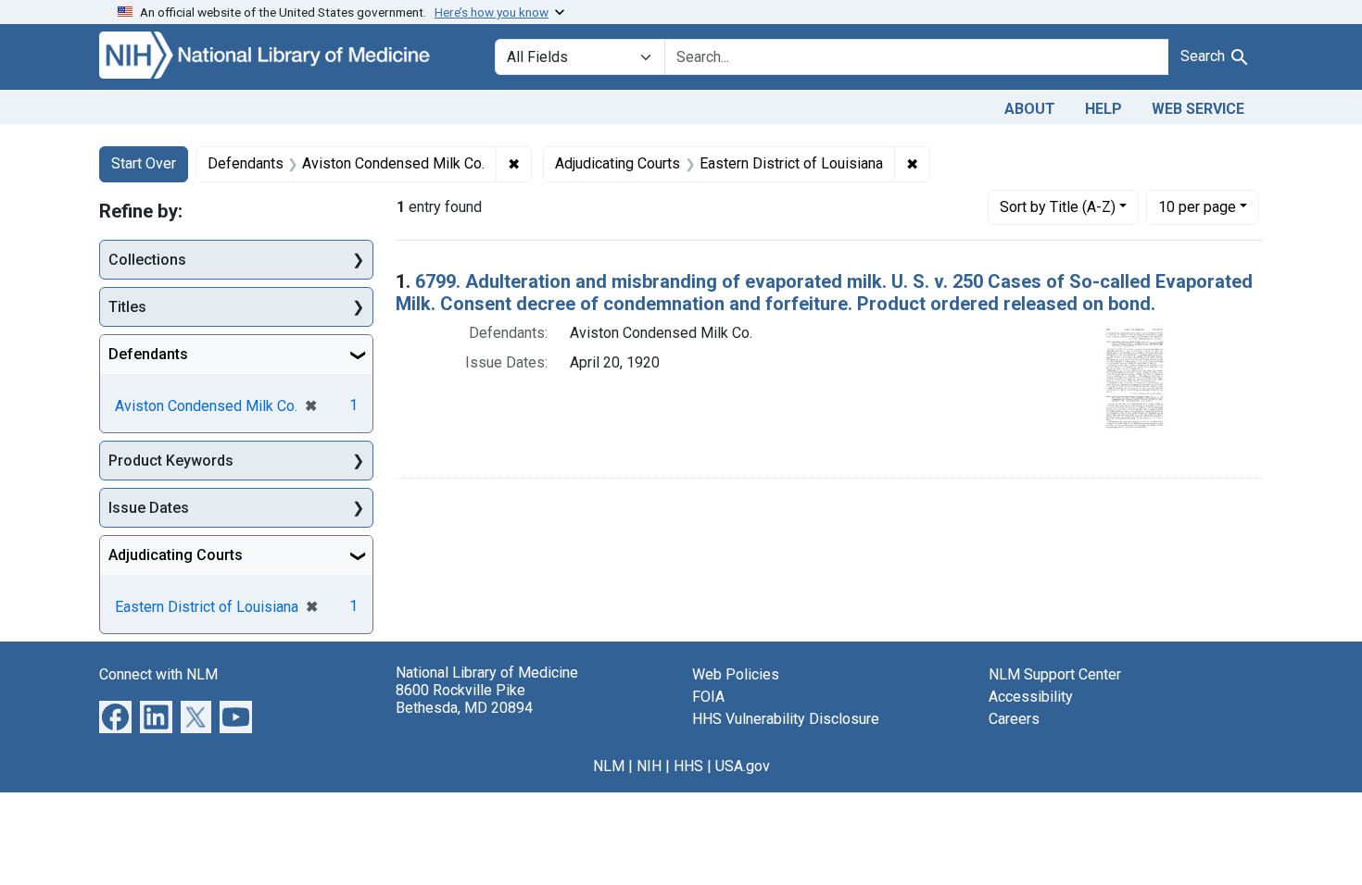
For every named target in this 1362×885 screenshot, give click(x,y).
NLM (608, 766)
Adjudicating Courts (175, 555)
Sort (1058, 207)
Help (1103, 109)
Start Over (143, 163)
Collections (147, 259)
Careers (1014, 719)
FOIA (708, 696)
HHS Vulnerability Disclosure (785, 719)
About (1029, 109)
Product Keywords (170, 460)
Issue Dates (148, 508)
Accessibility (1031, 696)
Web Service (1198, 109)
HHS (688, 766)
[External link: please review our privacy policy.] (115, 716)
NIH (649, 766)
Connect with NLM (158, 674)
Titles (127, 307)
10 (1197, 206)
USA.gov (742, 766)
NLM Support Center (1055, 674)
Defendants (148, 354)
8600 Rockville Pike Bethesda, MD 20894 (464, 699)
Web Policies (735, 674)
